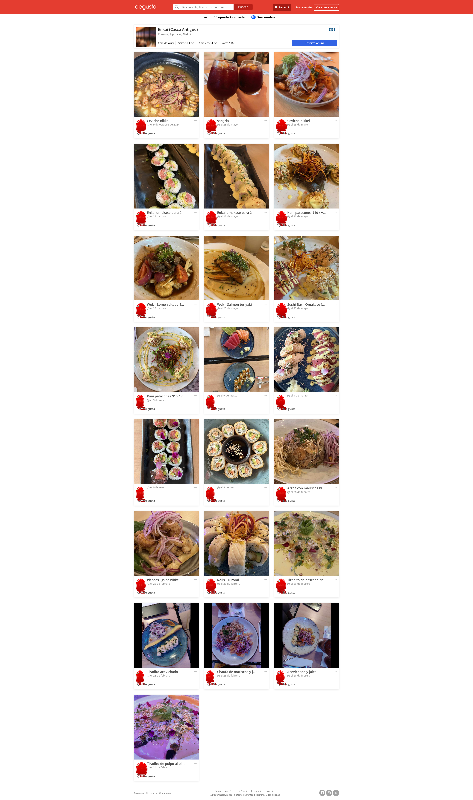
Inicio (202, 17)
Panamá (283, 7)
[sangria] (236, 84)
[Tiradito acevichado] (166, 635)
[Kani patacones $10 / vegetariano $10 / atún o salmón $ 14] (306, 176)
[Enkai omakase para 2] (166, 176)
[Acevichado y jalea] (306, 635)
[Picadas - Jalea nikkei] (166, 543)
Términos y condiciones (268, 794)
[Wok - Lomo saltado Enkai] (166, 268)
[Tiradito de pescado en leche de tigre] (306, 543)
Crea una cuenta (326, 7)
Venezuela (151, 793)
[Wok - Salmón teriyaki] (236, 268)
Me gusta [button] (148, 133)
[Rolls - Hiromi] (236, 543)
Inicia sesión (304, 7)
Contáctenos (221, 791)
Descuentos (263, 17)
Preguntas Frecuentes (264, 791)
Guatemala (165, 793)
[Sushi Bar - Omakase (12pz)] (306, 268)
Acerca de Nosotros (240, 791)
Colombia (139, 793)
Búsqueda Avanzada (229, 17)
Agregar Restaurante (221, 794)
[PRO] (141, 124)
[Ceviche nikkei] (166, 84)
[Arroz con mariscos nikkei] (306, 451)
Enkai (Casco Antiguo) (178, 29)
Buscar (243, 7)
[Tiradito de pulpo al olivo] (166, 727)
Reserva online (315, 43)
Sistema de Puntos (243, 794)
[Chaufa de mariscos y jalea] (236, 635)
